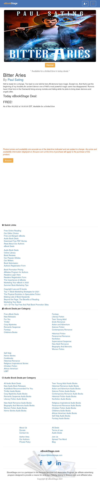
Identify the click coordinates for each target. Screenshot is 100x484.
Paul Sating (15, 79)
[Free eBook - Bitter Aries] (50, 36)
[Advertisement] (50, 127)
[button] (8, 160)
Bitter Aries (14, 74)
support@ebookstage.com (51, 455)
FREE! (7, 102)
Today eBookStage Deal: (20, 96)
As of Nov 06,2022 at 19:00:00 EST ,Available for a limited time (29, 106)
